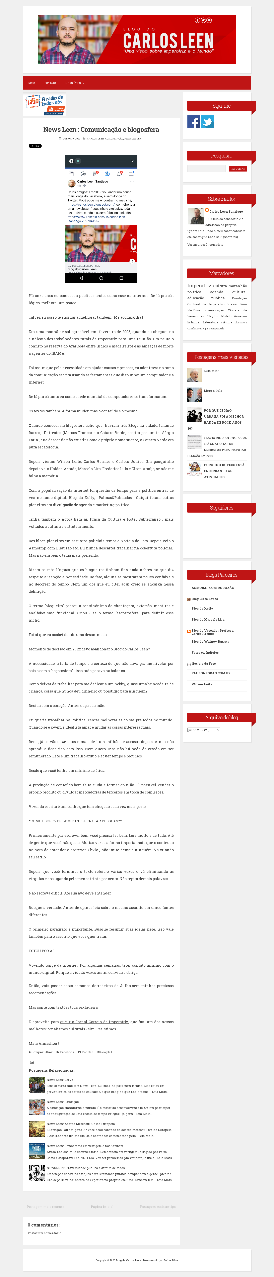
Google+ (105, 1052)
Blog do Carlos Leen (128, 1260)
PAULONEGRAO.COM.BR (211, 673)
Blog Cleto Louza (205, 599)
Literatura (210, 322)
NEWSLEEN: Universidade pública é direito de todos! (86, 1168)
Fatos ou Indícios (205, 652)
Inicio (31, 83)
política (194, 292)
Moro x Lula (213, 391)
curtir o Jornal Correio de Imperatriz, (94, 1021)
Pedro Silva (171, 1260)
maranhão (237, 286)
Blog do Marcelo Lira (208, 619)
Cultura (220, 286)
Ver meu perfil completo (205, 244)
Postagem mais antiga (158, 1206)
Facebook (66, 1052)
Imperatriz (199, 285)
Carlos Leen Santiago (226, 211)
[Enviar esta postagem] (32, 1062)
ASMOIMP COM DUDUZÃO (213, 588)
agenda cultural (228, 292)
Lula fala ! (211, 371)
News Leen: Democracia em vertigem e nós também (85, 1146)
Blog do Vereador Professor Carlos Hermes (213, 632)
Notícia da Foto (204, 663)
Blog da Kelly (202, 608)
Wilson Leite (202, 684)
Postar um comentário (44, 1233)
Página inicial (102, 1206)
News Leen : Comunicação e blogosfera (101, 129)
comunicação (114, 138)
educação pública (206, 298)
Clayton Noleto (219, 316)
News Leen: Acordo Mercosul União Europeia (81, 1124)
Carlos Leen (95, 138)
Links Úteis (73, 83)
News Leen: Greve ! (60, 1080)
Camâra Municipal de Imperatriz (205, 328)
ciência (226, 322)
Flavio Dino (237, 304)
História (193, 310)
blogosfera (241, 322)
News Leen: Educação (63, 1102)
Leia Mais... (160, 1092)
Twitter (87, 1052)
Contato (50, 83)
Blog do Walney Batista (210, 641)
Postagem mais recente (45, 1206)
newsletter (132, 138)
